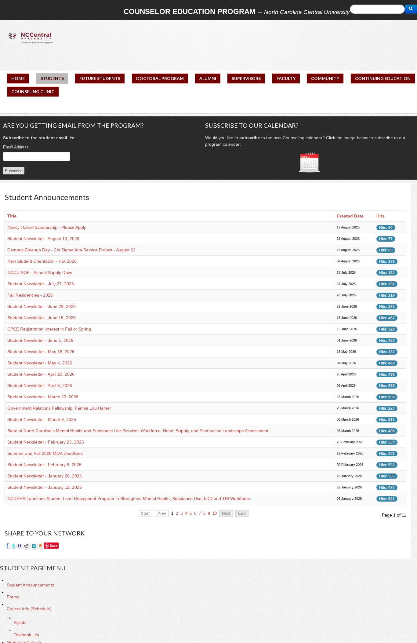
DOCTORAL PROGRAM (160, 78)
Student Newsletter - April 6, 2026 (39, 385)
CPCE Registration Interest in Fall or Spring (49, 329)
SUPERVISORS (246, 78)
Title (11, 216)
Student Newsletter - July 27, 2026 (40, 283)
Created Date (350, 216)
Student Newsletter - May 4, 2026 (39, 362)
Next (226, 513)
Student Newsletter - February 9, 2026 (44, 464)
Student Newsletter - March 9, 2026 (41, 419)
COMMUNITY (325, 78)
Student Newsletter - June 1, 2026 (40, 340)
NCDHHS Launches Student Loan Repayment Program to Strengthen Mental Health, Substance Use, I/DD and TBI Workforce (128, 498)
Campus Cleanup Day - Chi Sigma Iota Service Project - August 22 (71, 249)
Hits (380, 216)
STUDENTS (52, 78)
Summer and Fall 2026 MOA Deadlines (45, 453)
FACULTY (286, 78)
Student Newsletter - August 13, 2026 (43, 238)
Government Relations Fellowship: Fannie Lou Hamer (59, 408)
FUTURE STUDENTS (99, 78)
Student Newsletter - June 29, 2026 (41, 306)
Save (53, 545)
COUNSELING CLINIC (32, 91)
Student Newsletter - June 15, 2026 (41, 317)
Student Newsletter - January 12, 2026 (44, 487)
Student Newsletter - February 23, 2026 (45, 442)
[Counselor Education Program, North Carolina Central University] (30, 38)
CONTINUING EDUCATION (383, 78)
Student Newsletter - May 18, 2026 (40, 351)
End (242, 513)
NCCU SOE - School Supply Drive (39, 272)
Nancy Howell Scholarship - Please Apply (46, 227)
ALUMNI (207, 78)
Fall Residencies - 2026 (30, 295)
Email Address (16, 147)
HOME (18, 78)
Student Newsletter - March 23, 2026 (42, 396)
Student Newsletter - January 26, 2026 (44, 475)
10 (214, 513)
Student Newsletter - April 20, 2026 (40, 374)
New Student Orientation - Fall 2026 (42, 261)
